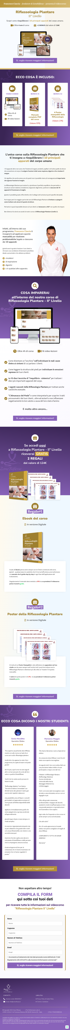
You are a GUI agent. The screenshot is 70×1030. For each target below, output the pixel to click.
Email (9, 947)
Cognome (11, 928)
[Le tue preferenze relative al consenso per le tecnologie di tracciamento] (67, 1027)
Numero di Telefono (14, 938)
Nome (9, 919)
